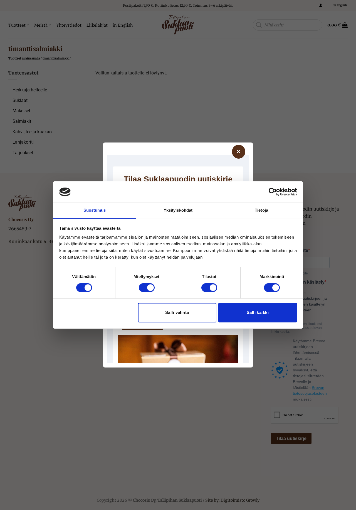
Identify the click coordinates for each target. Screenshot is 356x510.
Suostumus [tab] (94, 210)
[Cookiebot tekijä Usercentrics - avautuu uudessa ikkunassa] (272, 192)
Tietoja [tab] (261, 210)
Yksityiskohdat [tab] (178, 210)
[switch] (147, 287)
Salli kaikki (258, 312)
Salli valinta (177, 312)
